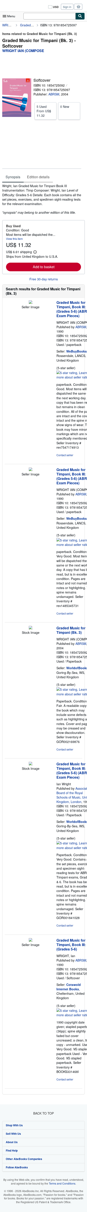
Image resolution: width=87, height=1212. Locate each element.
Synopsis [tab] (13, 176)
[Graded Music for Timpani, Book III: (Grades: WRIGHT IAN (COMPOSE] (30, 302)
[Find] (80, 16)
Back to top (43, 1113)
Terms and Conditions (62, 1183)
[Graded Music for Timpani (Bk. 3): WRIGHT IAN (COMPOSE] (30, 628)
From (44, 111)
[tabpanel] (41, 199)
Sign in (67, 7)
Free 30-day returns (43, 279)
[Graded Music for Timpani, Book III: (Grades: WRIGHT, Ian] (30, 940)
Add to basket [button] (43, 266)
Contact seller (64, 455)
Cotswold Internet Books (68, 986)
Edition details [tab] (38, 176)
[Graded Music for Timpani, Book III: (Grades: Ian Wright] (30, 764)
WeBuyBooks (76, 351)
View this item (14, 238)
